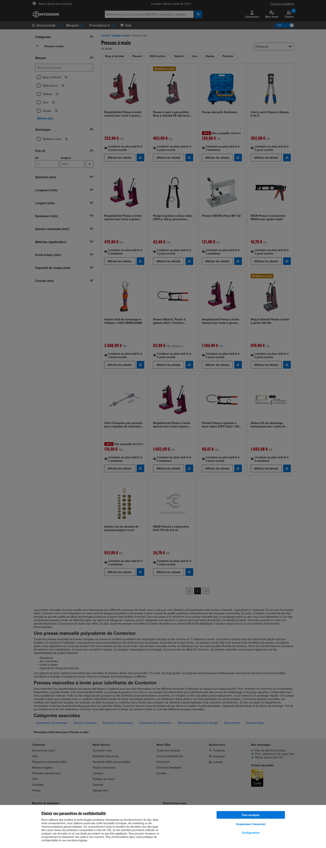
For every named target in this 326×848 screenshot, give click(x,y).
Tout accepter (251, 815)
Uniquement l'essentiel (250, 824)
